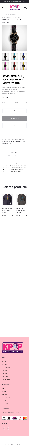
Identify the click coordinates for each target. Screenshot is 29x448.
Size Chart (4, 391)
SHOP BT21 (4, 364)
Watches (8, 143)
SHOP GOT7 (4, 373)
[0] (26, 7)
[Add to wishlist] (14, 125)
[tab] (14, 152)
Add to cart (16, 118)
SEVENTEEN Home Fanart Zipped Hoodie (7, 210)
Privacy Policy (5, 400)
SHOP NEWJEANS (6, 380)
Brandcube (21, 444)
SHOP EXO (4, 370)
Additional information (14, 156)
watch (4, 143)
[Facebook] (3, 428)
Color (3, 102)
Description (14, 152)
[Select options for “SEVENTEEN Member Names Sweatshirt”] (26, 215)
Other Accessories (19, 139)
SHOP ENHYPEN (5, 376)
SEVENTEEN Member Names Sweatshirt (20, 210)
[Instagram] (7, 428)
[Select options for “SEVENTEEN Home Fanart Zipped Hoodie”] (12, 215)
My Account (4, 394)
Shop (3, 388)
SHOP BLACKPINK (6, 367)
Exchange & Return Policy (7, 403)
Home (3, 15)
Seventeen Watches (14, 17)
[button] (8, 330)
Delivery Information (6, 397)
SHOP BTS (4, 361)
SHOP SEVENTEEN (11, 15)
